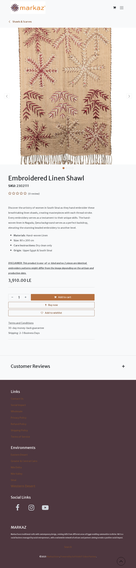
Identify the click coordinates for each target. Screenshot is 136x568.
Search (68, 546)
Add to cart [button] (64, 297)
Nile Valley (16, 473)
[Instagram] (31, 507)
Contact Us (17, 398)
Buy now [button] (53, 305)
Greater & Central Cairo (24, 461)
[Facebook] (17, 507)
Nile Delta (16, 467)
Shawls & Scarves (22, 21)
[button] (7, 96)
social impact (117, 538)
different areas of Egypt (82, 534)
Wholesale (16, 411)
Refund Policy (18, 424)
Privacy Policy (18, 417)
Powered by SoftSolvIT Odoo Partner (78, 556)
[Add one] (26, 297)
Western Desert (23, 486)
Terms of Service (20, 436)
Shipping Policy (19, 430)
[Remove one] (11, 297)
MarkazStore (53, 556)
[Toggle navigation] (121, 7)
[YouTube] (45, 507)
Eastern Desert (19, 454)
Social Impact (18, 405)
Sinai (13, 480)
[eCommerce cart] (114, 7)
